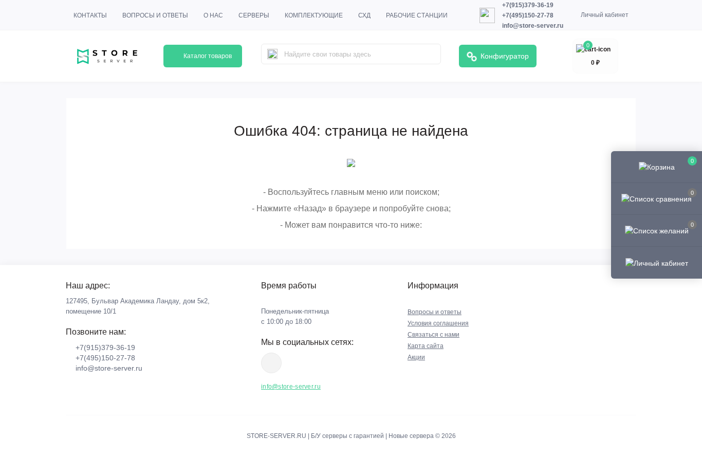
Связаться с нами (433, 334)
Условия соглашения (438, 323)
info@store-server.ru (532, 25)
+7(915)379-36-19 (527, 5)
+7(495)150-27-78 (527, 15)
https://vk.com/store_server (271, 363)
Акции (416, 357)
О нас (213, 15)
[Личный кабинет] (656, 262)
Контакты (90, 15)
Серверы (253, 15)
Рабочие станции (417, 15)
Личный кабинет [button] (605, 15)
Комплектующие (314, 15)
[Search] (272, 54)
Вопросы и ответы (155, 15)
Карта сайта (426, 346)
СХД (364, 15)
